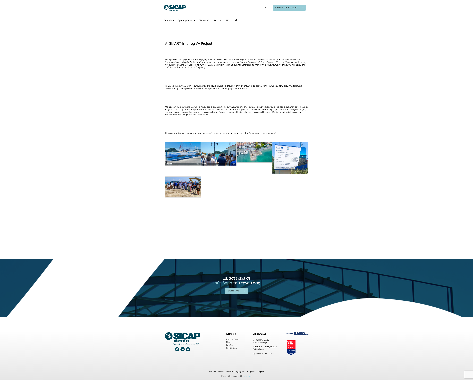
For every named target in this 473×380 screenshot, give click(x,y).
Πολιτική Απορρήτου (235, 372)
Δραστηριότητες (185, 21)
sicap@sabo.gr (261, 343)
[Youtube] (188, 349)
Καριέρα (218, 21)
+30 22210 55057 (261, 340)
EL (266, 8)
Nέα (228, 21)
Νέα (228, 342)
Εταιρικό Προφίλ (233, 340)
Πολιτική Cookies (216, 372)
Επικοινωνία (231, 348)
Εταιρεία (168, 21)
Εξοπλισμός (204, 21)
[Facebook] (177, 349)
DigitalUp (248, 376)
